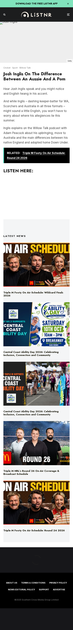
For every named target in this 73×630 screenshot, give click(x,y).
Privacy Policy (58, 582)
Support (44, 589)
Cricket (7, 67)
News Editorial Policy (21, 589)
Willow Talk (25, 67)
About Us (11, 582)
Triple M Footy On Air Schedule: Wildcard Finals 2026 (33, 294)
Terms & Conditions (33, 582)
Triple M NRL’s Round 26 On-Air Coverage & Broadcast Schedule (31, 472)
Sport (15, 67)
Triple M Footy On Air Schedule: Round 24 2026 (34, 530)
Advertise (59, 589)
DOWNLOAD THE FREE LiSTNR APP (37, 3)
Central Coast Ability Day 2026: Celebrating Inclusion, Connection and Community (31, 354)
